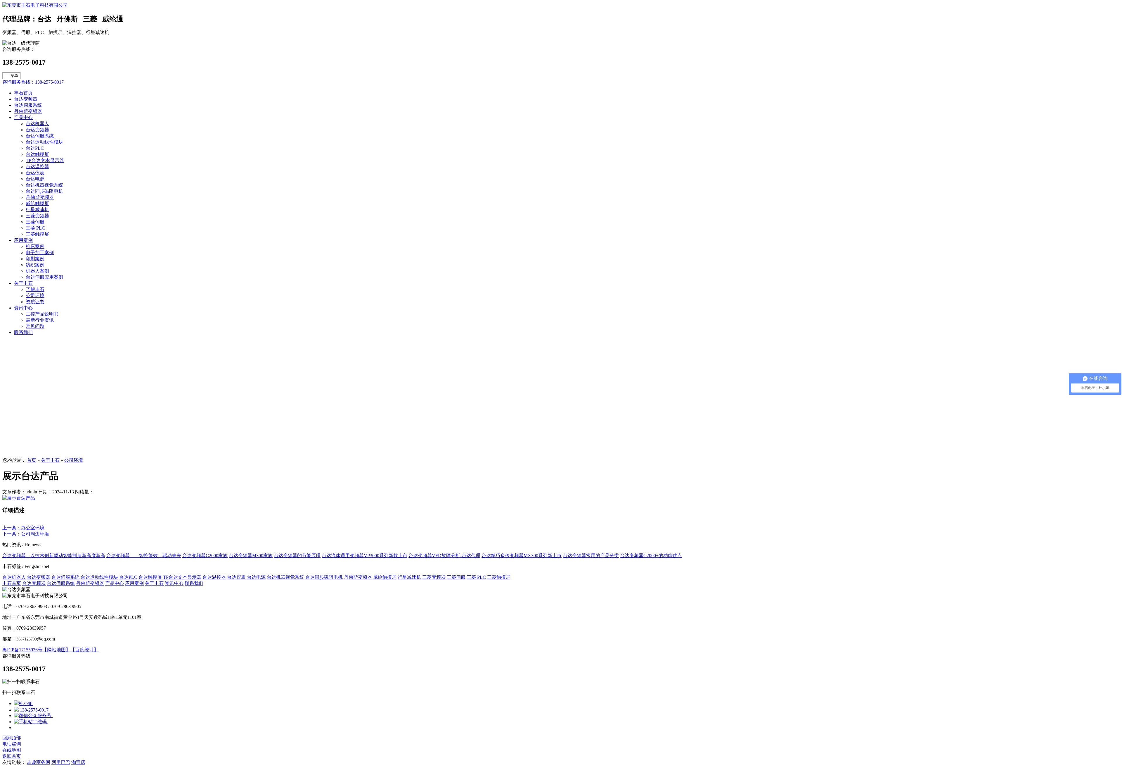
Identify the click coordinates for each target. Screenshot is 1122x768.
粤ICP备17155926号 (22, 649)
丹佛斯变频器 (28, 111)
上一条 (23, 527)
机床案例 (35, 246)
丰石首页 (23, 92)
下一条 (25, 533)
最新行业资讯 (40, 320)
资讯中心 (23, 307)
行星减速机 (37, 209)
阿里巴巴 (60, 762)
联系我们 (23, 332)
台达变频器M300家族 (251, 555)
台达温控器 (37, 166)
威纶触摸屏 (37, 203)
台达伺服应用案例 (44, 277)
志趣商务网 (38, 762)
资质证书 (35, 301)
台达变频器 (25, 99)
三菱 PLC (35, 227)
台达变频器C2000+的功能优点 (651, 555)
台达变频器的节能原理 (297, 555)
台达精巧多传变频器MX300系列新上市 (522, 555)
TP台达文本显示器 (45, 160)
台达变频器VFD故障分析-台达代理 (444, 555)
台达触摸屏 (37, 154)
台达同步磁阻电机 (44, 191)
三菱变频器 (37, 215)
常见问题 (35, 326)
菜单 (14, 75)
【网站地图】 (56, 649)
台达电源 (35, 178)
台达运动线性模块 (44, 142)
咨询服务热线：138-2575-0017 (33, 82)
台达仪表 (35, 172)
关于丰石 (23, 283)
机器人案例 (37, 270)
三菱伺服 (35, 221)
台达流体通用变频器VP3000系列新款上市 (364, 555)
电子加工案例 (40, 252)
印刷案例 (35, 258)
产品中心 (23, 117)
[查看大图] (18, 497)
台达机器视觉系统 (44, 184)
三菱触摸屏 (37, 234)
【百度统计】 (84, 649)
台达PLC (35, 148)
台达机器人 (37, 123)
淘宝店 (78, 762)
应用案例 (23, 240)
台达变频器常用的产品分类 (591, 555)
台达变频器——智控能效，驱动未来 (143, 555)
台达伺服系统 (28, 105)
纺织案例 (35, 264)
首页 (31, 460)
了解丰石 (35, 289)
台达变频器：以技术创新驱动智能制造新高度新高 (53, 555)
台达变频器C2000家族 (205, 555)
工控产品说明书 (42, 313)
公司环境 (35, 295)
